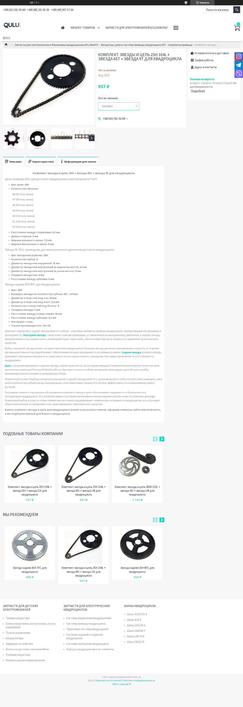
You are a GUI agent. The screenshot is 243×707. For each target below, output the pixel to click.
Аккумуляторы (14, 638)
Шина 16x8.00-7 (136, 631)
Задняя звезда (131, 352)
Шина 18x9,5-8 (135, 642)
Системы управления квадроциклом (88, 618)
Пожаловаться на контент (108, 680)
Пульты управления (18, 632)
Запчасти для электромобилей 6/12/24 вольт (136, 27)
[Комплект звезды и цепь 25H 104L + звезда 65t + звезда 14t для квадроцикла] (83, 464)
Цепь (8, 365)
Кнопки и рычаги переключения (25, 660)
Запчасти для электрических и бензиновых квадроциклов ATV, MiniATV (56, 45)
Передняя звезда (34, 335)
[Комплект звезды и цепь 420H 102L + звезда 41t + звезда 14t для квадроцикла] (137, 464)
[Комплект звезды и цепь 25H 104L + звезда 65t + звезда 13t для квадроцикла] (30, 464)
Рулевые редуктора (18, 654)
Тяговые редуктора (18, 618)
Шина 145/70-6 (135, 636)
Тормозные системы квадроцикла (87, 629)
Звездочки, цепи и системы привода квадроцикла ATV (133, 45)
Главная (62, 27)
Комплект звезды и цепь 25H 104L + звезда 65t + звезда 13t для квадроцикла (30, 490)
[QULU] (28, 24)
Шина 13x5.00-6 (136, 625)
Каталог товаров (83, 27)
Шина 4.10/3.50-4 (137, 614)
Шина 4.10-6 (134, 620)
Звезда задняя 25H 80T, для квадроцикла (137, 569)
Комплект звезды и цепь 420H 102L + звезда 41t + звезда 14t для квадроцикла (137, 490)
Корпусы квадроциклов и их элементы (90, 649)
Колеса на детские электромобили (27, 649)
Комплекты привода (180, 45)
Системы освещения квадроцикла (87, 643)
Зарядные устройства (19, 643)
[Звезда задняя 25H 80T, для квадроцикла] (137, 545)
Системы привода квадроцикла (85, 623)
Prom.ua (137, 676)
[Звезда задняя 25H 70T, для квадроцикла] (30, 545)
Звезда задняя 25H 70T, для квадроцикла (30, 569)
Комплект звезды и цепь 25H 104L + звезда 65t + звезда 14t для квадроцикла (84, 490)
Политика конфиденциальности (139, 680)
